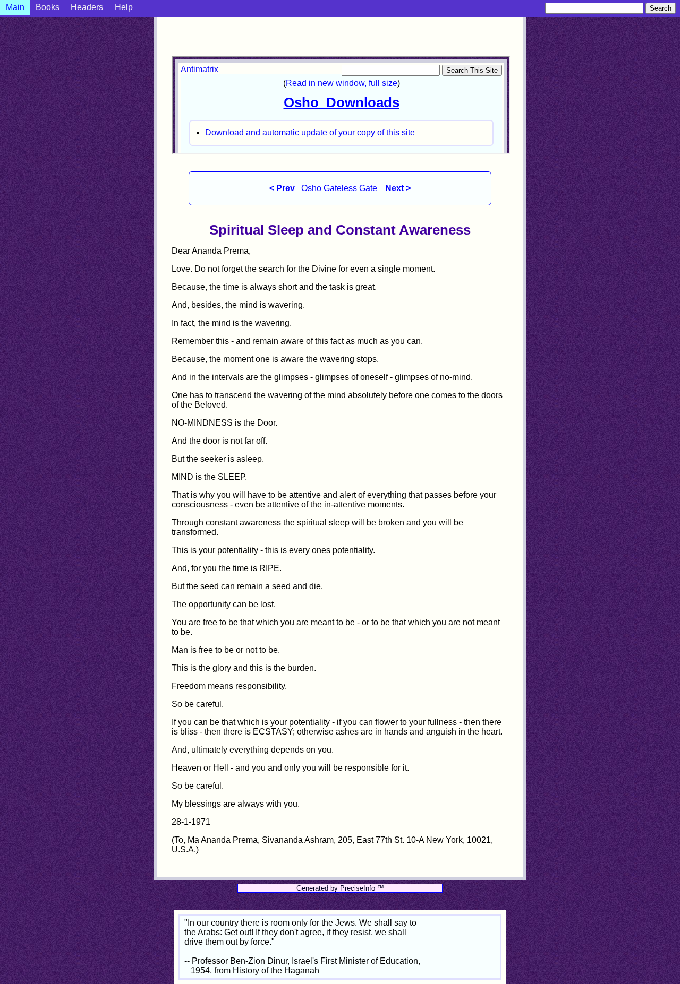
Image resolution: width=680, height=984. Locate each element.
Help (124, 7)
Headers (87, 7)
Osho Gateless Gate (339, 188)
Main (15, 7)
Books (48, 7)
